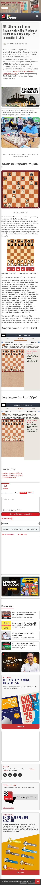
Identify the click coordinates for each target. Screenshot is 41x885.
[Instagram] (20, 775)
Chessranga (23, 883)
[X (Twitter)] (5, 775)
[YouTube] (10, 775)
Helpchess (31, 883)
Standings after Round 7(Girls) (11, 473)
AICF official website (8, 478)
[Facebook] (15, 775)
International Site (8, 808)
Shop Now (20, 726)
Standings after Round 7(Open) (12, 475)
